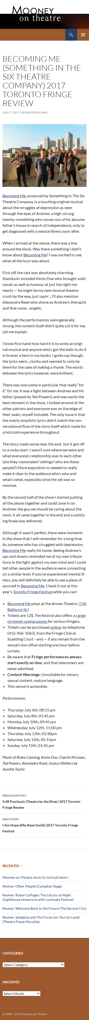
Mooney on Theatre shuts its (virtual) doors (35, 877)
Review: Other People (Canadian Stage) (32, 886)
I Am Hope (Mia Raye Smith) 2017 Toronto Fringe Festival (40, 825)
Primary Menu (83, 35)
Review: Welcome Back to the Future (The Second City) (44, 908)
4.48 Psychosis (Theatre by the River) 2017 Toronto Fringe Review (41, 801)
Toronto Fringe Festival (33, 591)
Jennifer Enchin (34, 112)
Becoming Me (14, 195)
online (55, 627)
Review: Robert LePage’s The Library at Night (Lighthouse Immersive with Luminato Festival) (38, 897)
